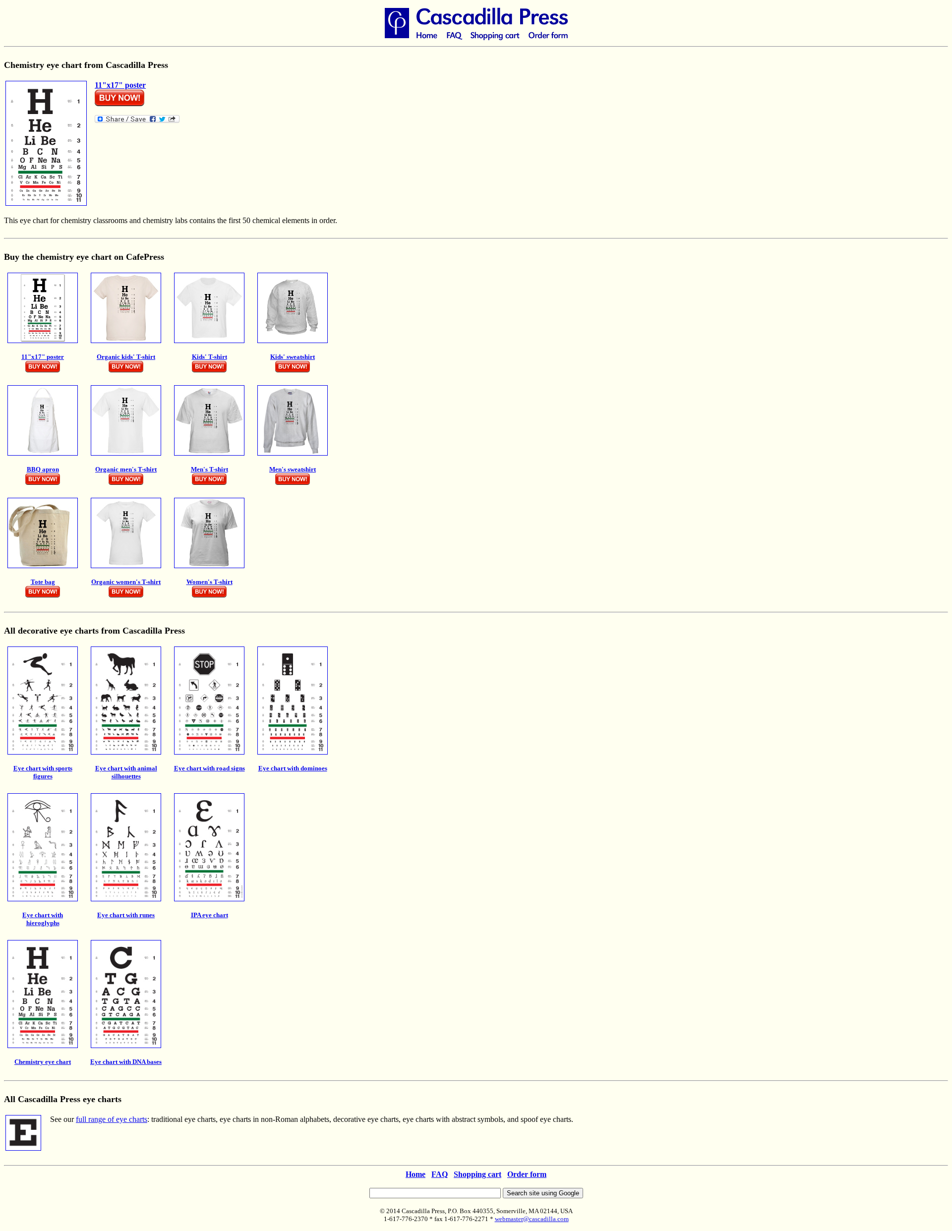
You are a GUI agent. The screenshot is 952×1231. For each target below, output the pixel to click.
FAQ (439, 1174)
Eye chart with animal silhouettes (126, 772)
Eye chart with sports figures (42, 772)
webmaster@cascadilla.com (532, 1219)
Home (415, 1174)
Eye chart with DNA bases (126, 1061)
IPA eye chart (209, 915)
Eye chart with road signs (209, 768)
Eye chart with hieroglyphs (42, 919)
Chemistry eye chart (42, 1061)
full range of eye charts (111, 1119)
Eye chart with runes (126, 915)
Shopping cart (477, 1174)
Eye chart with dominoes (292, 768)
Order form (526, 1174)
